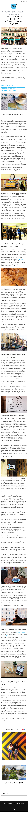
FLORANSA (18, 11)
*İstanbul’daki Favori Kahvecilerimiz (8, 90)
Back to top (13, 807)
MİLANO (7, 13)
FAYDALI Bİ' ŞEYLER (11, 11)
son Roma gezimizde (20, 632)
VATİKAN (15, 13)
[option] (13, 776)
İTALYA (23, 11)
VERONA (10, 14)
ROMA (11, 13)
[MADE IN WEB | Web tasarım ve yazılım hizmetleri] (14, 810)
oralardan (6, 635)
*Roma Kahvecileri (5, 84)
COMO (4, 11)
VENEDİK (20, 13)
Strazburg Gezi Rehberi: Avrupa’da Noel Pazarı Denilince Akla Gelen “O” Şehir (13, 784)
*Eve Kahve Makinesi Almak (7, 85)
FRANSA (13, 779)
